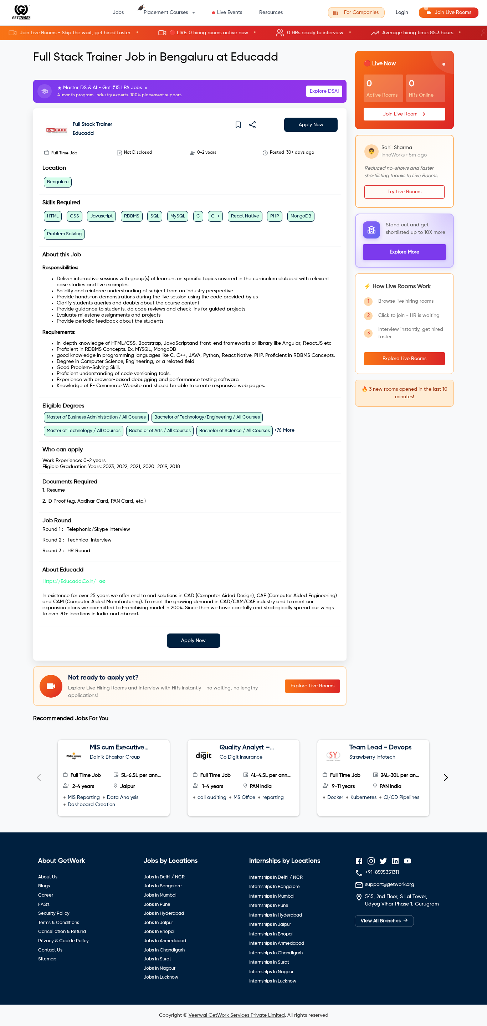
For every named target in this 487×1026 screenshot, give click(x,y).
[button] (243, 33)
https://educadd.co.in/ (69, 581)
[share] (252, 125)
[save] (238, 125)
